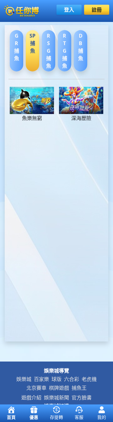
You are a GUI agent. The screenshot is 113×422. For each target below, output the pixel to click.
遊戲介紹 (31, 397)
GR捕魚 (16, 47)
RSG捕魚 (48, 50)
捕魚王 (79, 387)
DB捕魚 (80, 47)
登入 (69, 9)
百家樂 (41, 379)
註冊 (97, 9)
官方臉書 (82, 397)
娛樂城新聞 (56, 397)
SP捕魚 (32, 43)
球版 (56, 379)
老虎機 (89, 379)
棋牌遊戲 (59, 387)
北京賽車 (36, 387)
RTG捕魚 (64, 50)
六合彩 (71, 379)
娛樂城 (23, 379)
